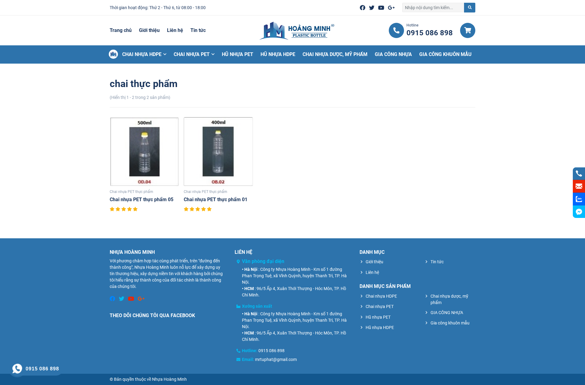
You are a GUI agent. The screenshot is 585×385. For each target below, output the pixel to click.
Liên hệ (175, 30)
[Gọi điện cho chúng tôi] (579, 173)
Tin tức (198, 30)
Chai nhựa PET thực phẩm (131, 192)
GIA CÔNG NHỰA (393, 54)
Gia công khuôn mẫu (445, 54)
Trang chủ (121, 30)
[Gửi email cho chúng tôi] (579, 186)
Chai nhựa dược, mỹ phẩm (335, 54)
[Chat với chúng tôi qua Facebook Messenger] (579, 211)
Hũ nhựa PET (237, 54)
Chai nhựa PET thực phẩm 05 (141, 199)
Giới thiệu (149, 30)
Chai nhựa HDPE (141, 54)
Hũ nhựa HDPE (278, 54)
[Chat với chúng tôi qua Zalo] (579, 199)
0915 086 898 (271, 350)
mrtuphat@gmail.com (276, 359)
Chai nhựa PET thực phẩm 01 (215, 199)
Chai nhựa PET (192, 54)
